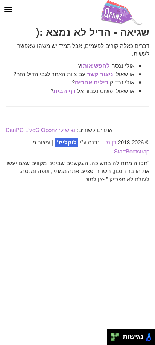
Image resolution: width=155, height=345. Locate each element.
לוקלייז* (66, 142)
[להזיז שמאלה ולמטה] (113, 339)
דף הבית (64, 91)
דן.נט (110, 142)
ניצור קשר (100, 74)
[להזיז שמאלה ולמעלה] (113, 335)
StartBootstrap (131, 151)
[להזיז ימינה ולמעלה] (117, 335)
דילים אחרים (91, 82)
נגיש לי (67, 129)
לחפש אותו (95, 65)
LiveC (32, 129)
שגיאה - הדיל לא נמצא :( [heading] (92, 32)
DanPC (15, 129)
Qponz (49, 129)
